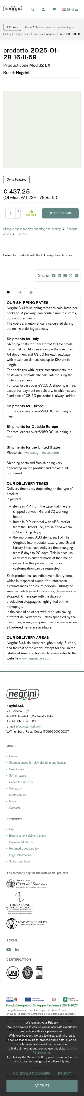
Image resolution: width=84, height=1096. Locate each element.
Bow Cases (16, 769)
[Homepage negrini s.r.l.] (12, 9)
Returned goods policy (24, 848)
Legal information (20, 855)
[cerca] (34, 10)
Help (12, 829)
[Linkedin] (59, 275)
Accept (42, 1086)
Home (28, 27)
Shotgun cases (22, 34)
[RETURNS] (20, 292)
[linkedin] (17, 949)
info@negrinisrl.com (28, 726)
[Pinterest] (65, 275)
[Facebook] (54, 275)
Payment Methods (21, 842)
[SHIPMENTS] (8, 292)
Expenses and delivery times (27, 835)
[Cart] (56, 10)
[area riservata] (45, 10)
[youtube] (8, 949)
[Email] (76, 275)
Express (13, 27)
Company (15, 788)
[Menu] (77, 9)
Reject (64, 1074)
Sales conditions (19, 861)
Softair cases (17, 775)
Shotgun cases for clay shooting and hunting (32, 229)
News (13, 801)
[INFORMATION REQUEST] (31, 292)
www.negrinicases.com (41, 452)
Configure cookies (31, 1074)
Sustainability (17, 795)
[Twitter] (70, 275)
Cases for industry (21, 782)
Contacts (15, 808)
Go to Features (16, 179)
